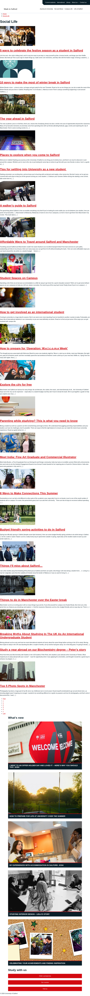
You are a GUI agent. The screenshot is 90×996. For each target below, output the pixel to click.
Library (68, 2)
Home (5, 14)
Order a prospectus (45, 976)
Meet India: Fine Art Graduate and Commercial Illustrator (38, 457)
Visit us (45, 989)
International (61, 2)
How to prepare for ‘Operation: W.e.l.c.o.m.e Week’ (34, 348)
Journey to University (46, 9)
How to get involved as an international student (32, 312)
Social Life (6, 16)
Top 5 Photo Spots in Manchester (22, 686)
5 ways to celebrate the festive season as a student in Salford (41, 50)
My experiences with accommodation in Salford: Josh (36, 865)
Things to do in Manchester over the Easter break (33, 599)
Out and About (58, 9)
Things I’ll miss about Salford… (21, 565)
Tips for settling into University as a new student (33, 169)
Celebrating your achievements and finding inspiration (37, 963)
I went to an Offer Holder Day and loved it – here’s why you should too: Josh (43, 766)
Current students (50, 2)
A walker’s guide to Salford (18, 205)
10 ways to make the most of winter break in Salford (35, 82)
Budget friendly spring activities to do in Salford (32, 529)
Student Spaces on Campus (19, 278)
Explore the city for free (16, 384)
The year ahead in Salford (17, 118)
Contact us (83, 2)
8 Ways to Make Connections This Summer (29, 493)
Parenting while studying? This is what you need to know (39, 420)
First (4, 698)
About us (74, 2)
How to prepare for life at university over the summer (37, 816)
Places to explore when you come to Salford (30, 154)
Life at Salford (78, 9)
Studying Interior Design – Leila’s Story (29, 914)
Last (4, 713)
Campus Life (69, 9)
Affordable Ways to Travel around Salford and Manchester (39, 241)
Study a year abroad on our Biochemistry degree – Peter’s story (43, 649)
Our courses (45, 982)
